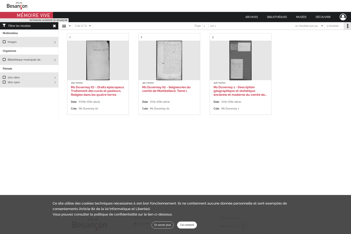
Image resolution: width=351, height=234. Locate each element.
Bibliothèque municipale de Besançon (30, 59)
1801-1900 (14, 82)
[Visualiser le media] (98, 60)
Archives (251, 17)
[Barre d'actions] (347, 25)
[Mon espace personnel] (343, 17)
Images (12, 41)
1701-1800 (14, 77)
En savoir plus (162, 224)
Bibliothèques (277, 17)
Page (198, 25)
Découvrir (323, 17)
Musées (301, 17)
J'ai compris (187, 224)
